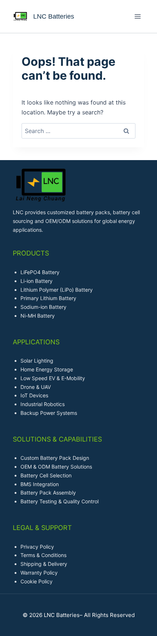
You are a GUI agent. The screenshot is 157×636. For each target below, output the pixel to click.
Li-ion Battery (36, 281)
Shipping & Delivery (43, 564)
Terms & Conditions (43, 555)
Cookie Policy (36, 581)
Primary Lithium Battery (48, 298)
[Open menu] (137, 16)
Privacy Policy (37, 547)
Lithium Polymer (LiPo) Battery (56, 290)
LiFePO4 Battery (40, 272)
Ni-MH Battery (37, 316)
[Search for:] (78, 131)
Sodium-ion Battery (43, 307)
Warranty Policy (39, 572)
